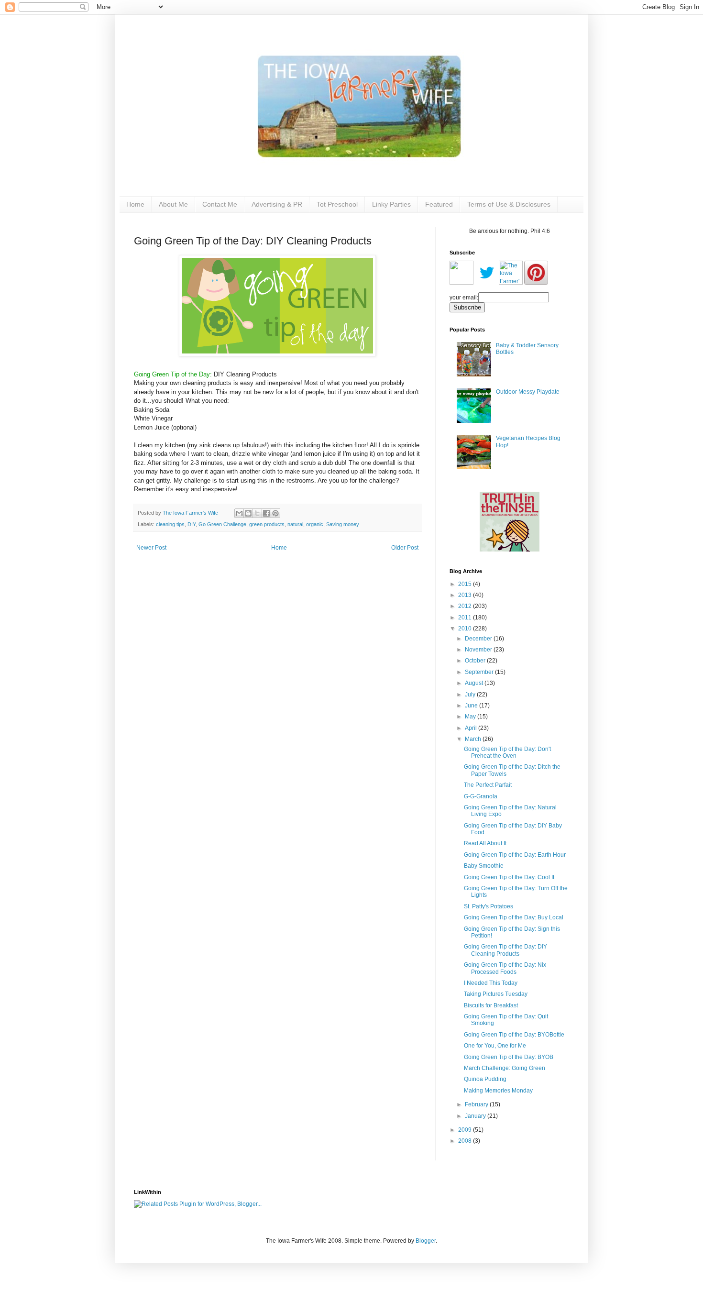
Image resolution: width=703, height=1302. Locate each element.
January (476, 1116)
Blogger (426, 1240)
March (474, 739)
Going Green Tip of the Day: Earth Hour (515, 854)
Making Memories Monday (498, 1090)
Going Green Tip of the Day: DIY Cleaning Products (505, 950)
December (479, 638)
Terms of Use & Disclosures (508, 204)
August (474, 683)
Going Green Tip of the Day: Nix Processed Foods (505, 968)
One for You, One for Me (495, 1045)
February (477, 1104)
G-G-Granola (480, 796)
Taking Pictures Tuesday (495, 994)
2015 (465, 584)
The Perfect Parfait (488, 785)
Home (135, 204)
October (476, 660)
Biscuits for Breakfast (491, 1005)
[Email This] (239, 513)
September (480, 672)
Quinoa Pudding (485, 1079)
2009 (465, 1129)
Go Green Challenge (222, 524)
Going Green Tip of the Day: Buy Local (513, 917)
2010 (465, 628)
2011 (465, 617)
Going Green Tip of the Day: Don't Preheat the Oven (507, 752)
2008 (465, 1140)
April (471, 728)
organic (314, 524)
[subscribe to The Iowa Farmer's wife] (461, 282)
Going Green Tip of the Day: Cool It (509, 877)
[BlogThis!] (248, 513)
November (479, 649)
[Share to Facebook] (266, 513)
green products (267, 524)
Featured (439, 204)
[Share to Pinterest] (275, 513)
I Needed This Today (490, 983)
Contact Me (219, 204)
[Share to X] (257, 513)
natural (295, 524)
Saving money (342, 524)
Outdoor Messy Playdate (528, 391)
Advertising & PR (277, 204)
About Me (173, 204)
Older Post (404, 547)
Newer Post (151, 547)
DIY (191, 524)
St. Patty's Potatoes (488, 906)
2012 (465, 606)
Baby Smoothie (484, 865)
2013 (465, 595)
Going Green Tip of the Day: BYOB (508, 1057)
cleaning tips (170, 524)
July (471, 694)
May (471, 716)
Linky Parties (391, 204)
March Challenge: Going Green (504, 1068)
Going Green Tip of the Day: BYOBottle (514, 1034)
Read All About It (485, 843)
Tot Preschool (337, 204)
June (472, 705)
